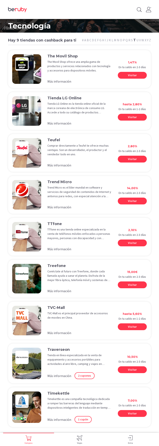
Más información (59, 81)
